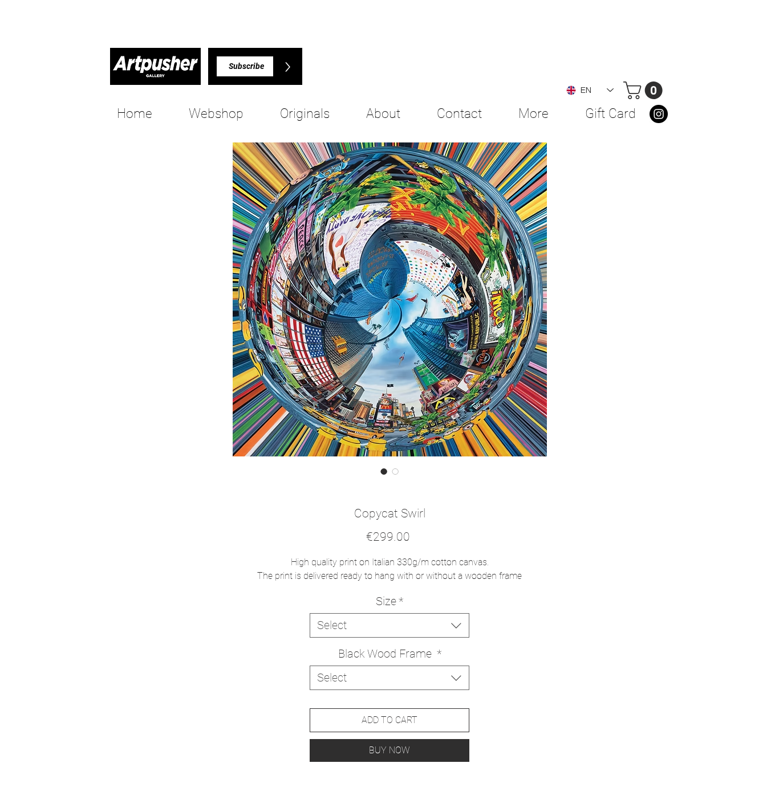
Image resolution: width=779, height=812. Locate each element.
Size (389, 601)
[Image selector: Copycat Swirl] (384, 471)
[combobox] (389, 625)
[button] (645, 90)
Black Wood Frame (389, 653)
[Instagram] (659, 114)
